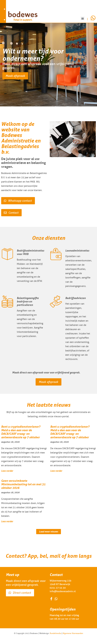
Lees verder (7, 470)
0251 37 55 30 (58, 587)
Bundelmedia (55, 633)
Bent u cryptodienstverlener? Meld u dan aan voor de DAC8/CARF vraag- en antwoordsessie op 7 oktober (20, 432)
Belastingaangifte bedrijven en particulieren (28, 301)
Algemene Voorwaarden (73, 633)
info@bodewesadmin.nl (63, 591)
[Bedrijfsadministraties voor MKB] (7, 254)
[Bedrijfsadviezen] (56, 301)
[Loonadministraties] (56, 254)
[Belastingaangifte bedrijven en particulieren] (7, 301)
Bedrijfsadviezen (75, 298)
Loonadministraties (77, 250)
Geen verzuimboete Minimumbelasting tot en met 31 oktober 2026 (23, 484)
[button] (82, 18)
